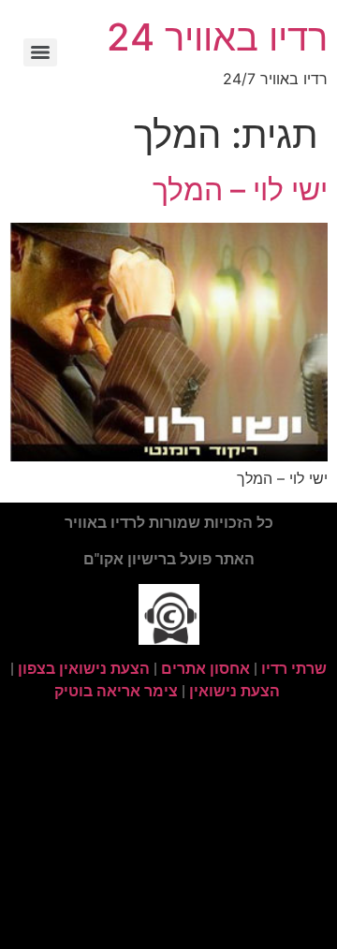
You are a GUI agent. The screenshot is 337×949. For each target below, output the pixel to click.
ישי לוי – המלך (240, 189)
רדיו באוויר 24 (217, 37)
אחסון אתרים (205, 669)
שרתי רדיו (294, 669)
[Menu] (40, 52)
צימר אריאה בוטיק (116, 691)
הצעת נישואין (234, 691)
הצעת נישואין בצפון (84, 669)
